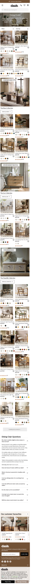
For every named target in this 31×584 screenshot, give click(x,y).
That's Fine (8, 582)
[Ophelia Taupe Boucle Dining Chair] (7, 524)
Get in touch (15, 464)
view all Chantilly (6, 281)
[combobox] (16, 9)
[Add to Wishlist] (13, 49)
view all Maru (5, 111)
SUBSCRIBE (24, 554)
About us (4, 565)
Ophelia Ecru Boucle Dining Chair (23, 345)
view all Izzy (5, 196)
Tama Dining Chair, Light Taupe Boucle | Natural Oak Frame (14, 394)
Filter (3, 28)
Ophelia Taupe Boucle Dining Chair (8, 129)
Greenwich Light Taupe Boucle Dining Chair (10, 322)
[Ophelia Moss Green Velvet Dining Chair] (20, 524)
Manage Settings (22, 582)
